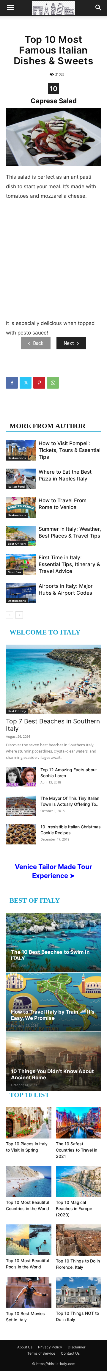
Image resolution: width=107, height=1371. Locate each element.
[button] (10, 8)
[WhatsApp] (53, 383)
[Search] (98, 8)
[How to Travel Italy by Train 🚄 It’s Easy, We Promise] (53, 1002)
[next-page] (19, 615)
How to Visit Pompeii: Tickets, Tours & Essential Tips (69, 450)
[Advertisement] (53, 261)
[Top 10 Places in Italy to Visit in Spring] (28, 1122)
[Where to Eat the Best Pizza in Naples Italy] (21, 479)
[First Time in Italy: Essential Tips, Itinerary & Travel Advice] (21, 564)
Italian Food (16, 486)
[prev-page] (9, 615)
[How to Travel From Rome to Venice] (21, 507)
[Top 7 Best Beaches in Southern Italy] (53, 679)
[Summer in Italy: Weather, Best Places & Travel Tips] (21, 536)
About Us (24, 1347)
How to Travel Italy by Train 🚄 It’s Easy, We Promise (53, 1015)
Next (69, 343)
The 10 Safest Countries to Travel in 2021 (76, 1150)
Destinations (17, 458)
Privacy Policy (50, 1347)
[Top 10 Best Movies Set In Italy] (28, 1292)
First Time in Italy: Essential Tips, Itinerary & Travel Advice (69, 564)
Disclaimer (76, 1347)
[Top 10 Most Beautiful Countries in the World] (28, 1181)
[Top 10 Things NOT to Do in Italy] (78, 1292)
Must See (14, 572)
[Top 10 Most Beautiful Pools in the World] (28, 1239)
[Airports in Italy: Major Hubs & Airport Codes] (21, 593)
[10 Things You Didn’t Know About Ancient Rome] (53, 1061)
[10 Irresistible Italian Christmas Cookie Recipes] (21, 834)
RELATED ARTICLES (44, 414)
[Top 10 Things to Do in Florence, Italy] (78, 1240)
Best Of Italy (17, 543)
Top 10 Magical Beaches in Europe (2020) (74, 1208)
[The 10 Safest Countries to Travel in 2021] (78, 1122)
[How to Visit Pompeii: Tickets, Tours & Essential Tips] (21, 450)
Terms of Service (41, 1353)
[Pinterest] (39, 383)
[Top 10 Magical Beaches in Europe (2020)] (78, 1181)
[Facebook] (12, 383)
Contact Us (70, 1353)
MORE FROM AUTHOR (48, 426)
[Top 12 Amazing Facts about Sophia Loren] (21, 777)
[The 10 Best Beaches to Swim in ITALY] (53, 942)
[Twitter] (26, 383)
